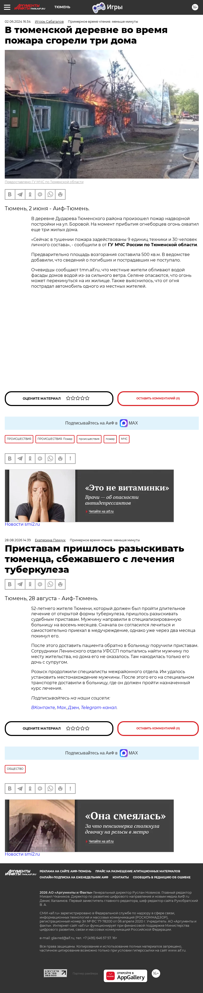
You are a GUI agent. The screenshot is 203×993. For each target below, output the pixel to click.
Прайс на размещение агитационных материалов (137, 871)
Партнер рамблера (85, 973)
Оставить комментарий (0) (158, 398)
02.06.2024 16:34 (18, 22)
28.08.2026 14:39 (18, 540)
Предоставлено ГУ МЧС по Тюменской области (44, 182)
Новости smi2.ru (22, 524)
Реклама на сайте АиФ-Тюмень (65, 871)
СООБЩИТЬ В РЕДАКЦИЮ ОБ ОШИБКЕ (162, 877)
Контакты (121, 877)
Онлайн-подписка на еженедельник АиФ (74, 877)
